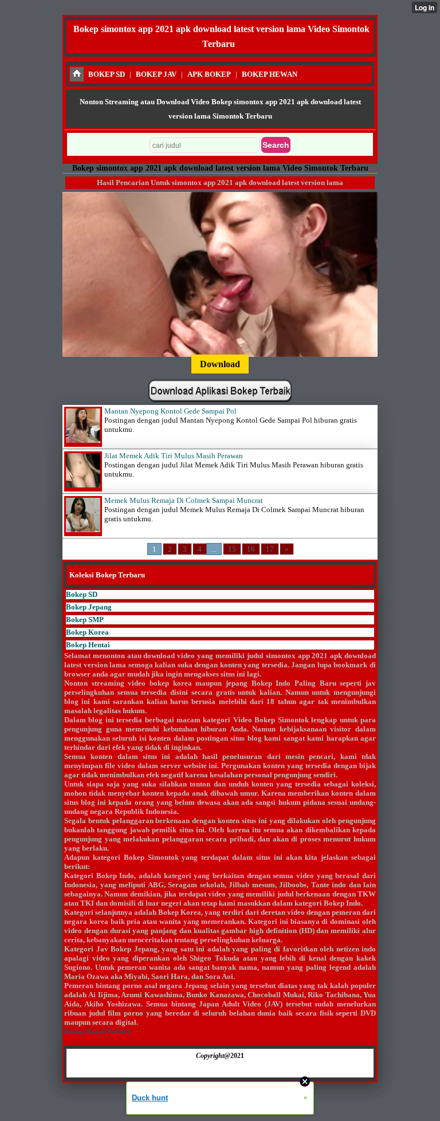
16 (251, 549)
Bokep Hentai (88, 644)
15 (232, 549)
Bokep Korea (87, 632)
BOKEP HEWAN (269, 74)
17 (270, 549)
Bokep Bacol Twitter (97, 1031)
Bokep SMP (85, 619)
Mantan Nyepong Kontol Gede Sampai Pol (170, 411)
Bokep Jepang (89, 607)
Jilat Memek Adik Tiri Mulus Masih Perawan (173, 455)
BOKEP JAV (156, 74)
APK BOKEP (209, 74)
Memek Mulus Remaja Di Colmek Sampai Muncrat (183, 500)
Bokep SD (81, 594)
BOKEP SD (106, 74)
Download (220, 364)
